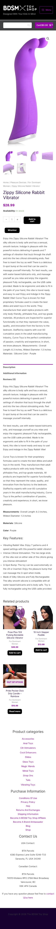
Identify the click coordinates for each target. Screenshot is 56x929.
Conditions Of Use (28, 798)
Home (6, 182)
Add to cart (32, 220)
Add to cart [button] (15, 653)
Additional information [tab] (15, 373)
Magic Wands (28, 766)
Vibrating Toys (28, 784)
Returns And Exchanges (28, 810)
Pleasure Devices (18, 182)
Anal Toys (28, 743)
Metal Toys (28, 771)
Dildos (28, 757)
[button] (48, 38)
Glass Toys (28, 762)
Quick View (14, 627)
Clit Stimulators (28, 748)
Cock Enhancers (28, 752)
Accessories (28, 739)
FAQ (28, 806)
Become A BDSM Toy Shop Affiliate (28, 818)
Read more (14, 711)
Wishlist (12, 230)
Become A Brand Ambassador (28, 822)
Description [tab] (9, 367)
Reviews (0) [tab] (9, 379)
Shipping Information (28, 814)
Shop (28, 830)
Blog (28, 826)
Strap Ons (28, 775)
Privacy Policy (28, 802)
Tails (28, 780)
